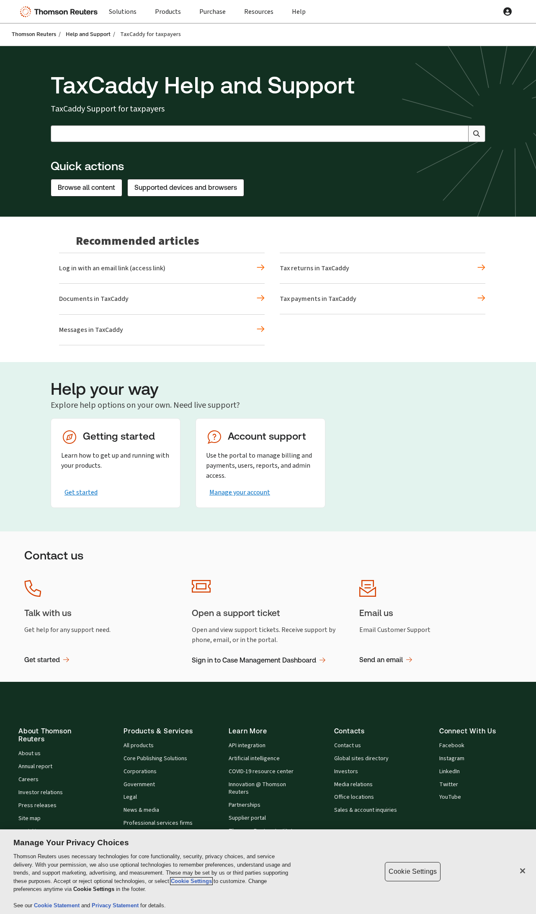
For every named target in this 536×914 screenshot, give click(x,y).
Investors (346, 771)
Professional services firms (158, 823)
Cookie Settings (191, 881)
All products (139, 745)
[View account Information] (507, 11)
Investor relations (40, 792)
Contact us (347, 745)
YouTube (450, 797)
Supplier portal (247, 818)
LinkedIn (449, 771)
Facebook (451, 745)
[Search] (476, 134)
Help (299, 11)
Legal (130, 797)
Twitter (448, 784)
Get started (81, 492)
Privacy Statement (116, 905)
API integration (247, 745)
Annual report (35, 766)
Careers (28, 779)
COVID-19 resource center (261, 771)
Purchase (212, 11)
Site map (29, 818)
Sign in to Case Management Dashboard (254, 660)
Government (139, 784)
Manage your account (239, 492)
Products (168, 11)
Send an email (381, 660)
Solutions (123, 11)
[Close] (522, 871)
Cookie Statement (57, 905)
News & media (141, 810)
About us (29, 753)
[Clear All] (460, 134)
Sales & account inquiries (365, 810)
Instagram (451, 758)
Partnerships (244, 805)
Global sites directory (361, 758)
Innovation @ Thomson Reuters (257, 788)
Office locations (354, 797)
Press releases (37, 805)
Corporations (140, 771)
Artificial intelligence (254, 758)
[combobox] (268, 133)
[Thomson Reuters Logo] (60, 11)
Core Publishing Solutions (155, 758)
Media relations (353, 784)
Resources (258, 11)
